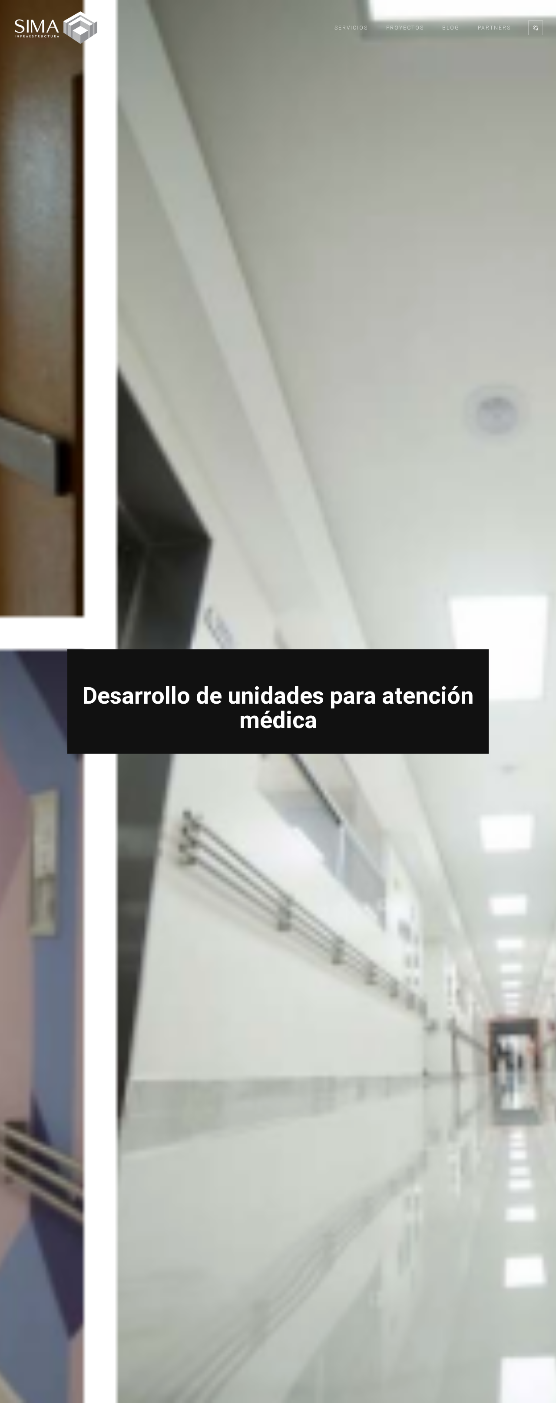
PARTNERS (494, 28)
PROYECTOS (405, 28)
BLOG (451, 28)
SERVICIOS (351, 28)
